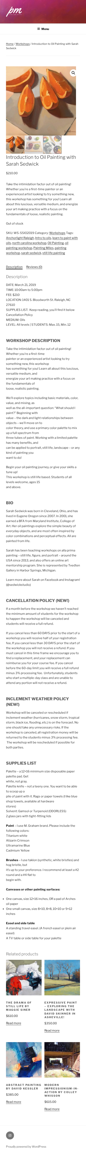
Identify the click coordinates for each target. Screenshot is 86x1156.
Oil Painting (56, 243)
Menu (45, 29)
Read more (13, 1023)
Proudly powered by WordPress (26, 1146)
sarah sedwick (31, 253)
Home (10, 43)
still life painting (53, 253)
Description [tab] (14, 267)
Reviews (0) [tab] (34, 267)
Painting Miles (43, 248)
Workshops (23, 43)
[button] (73, 73)
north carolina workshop (29, 243)
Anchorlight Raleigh (20, 238)
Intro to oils (43, 238)
